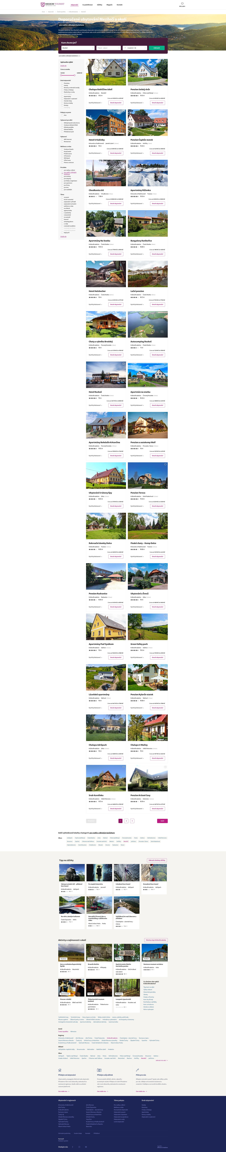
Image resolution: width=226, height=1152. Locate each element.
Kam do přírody (148, 999)
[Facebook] (72, 1147)
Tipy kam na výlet (148, 987)
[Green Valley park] (148, 627)
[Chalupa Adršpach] (106, 727)
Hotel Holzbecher (97, 291)
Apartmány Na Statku (99, 241)
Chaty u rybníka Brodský (101, 341)
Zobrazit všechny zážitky (157, 860)
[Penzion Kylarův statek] (148, 677)
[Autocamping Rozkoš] (148, 324)
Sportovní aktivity (85, 1022)
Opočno (77, 841)
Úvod (43, 12)
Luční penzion (137, 291)
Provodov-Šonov (143, 841)
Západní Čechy (134, 1040)
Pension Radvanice (98, 593)
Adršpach (69, 838)
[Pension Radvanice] (106, 576)
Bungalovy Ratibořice (141, 241)
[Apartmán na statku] (148, 375)
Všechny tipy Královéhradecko (156, 940)
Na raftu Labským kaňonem (70, 916)
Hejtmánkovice (71, 845)
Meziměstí (121, 1058)
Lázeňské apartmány (99, 694)
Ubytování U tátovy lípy (100, 493)
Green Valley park (139, 644)
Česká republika (61, 12)
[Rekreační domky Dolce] (106, 526)
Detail (115, 103)
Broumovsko (81, 1049)
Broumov (69, 841)
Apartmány (145, 1112)
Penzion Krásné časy (140, 795)
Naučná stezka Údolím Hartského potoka (123, 965)
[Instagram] (79, 1147)
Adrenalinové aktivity (99, 1022)
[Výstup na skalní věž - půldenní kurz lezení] (72, 872)
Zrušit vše (63, 66)
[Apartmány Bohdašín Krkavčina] (106, 425)
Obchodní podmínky (64, 1133)
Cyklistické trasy (63, 1017)
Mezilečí (83, 12)
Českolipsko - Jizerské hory (128, 1038)
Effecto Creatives (162, 1146)
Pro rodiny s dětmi (119, 1105)
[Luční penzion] (148, 274)
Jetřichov (133, 841)
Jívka (99, 838)
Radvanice (115, 845)
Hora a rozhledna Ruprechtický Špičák (70, 965)
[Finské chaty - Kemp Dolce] (148, 526)
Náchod (105, 838)
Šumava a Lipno (144, 1038)
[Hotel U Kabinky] (106, 122)
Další (162, 821)
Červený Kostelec (126, 838)
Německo (73, 1031)
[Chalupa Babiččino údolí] (106, 72)
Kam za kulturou (148, 1004)
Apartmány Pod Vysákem (101, 644)
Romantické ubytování (121, 1110)
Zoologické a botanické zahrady (68, 1022)
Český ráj (79, 1040)
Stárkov (142, 838)
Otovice (107, 845)
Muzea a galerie (63, 1019)
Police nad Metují (114, 838)
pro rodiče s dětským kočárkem (102, 833)
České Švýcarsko (100, 1038)
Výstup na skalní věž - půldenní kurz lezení (71, 885)
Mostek (101, 845)
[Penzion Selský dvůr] (148, 72)
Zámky (145, 994)
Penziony (144, 1107)
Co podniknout (87, 5)
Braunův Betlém (93, 964)
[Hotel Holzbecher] (106, 274)
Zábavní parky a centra (77, 1019)
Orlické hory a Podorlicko (91, 1040)
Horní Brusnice (82, 845)
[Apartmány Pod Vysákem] (106, 627)
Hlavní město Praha (117, 1043)
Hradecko (111, 1049)
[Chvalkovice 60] (106, 173)
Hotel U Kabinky (97, 140)
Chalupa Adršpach (98, 745)
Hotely (144, 1105)
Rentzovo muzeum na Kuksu (153, 964)
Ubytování (74, 5)
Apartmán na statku (140, 392)
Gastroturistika (113, 1022)
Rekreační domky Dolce (100, 543)
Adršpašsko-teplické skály (66, 1049)
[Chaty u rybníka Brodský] (106, 324)
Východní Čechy (154, 1040)
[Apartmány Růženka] (148, 173)
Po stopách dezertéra (95, 884)
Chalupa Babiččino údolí (100, 89)
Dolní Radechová (155, 841)
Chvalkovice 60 (96, 190)
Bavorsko (89, 1126)
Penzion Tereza (138, 493)
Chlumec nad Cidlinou (88, 841)
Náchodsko (90, 1049)
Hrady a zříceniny (148, 997)
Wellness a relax (119, 1107)
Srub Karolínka (96, 795)
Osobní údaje (78, 1133)
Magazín (109, 5)
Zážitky (99, 5)
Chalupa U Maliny (139, 745)
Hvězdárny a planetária (110, 1019)
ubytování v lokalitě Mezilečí (73, 34)
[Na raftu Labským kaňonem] (72, 905)
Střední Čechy (124, 1040)
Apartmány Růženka (141, 190)
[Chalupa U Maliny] (148, 727)
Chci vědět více (62, 1091)
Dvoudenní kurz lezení (150, 884)
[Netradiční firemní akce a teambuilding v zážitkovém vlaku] (99, 905)
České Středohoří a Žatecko (100, 1043)
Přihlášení (97, 1133)
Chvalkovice (92, 845)
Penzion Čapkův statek (142, 140)
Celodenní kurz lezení (123, 884)
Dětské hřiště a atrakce (93, 1019)
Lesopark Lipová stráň (123, 999)
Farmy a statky (146, 1114)
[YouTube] (86, 1147)
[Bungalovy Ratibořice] (148, 223)
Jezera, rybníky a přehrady (120, 1017)
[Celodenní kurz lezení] (126, 872)
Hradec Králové (63, 1058)
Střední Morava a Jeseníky (109, 1040)
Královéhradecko (73, 12)
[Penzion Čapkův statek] (148, 122)
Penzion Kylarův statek (142, 694)
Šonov (122, 845)
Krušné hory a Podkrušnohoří (67, 1043)
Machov (112, 841)
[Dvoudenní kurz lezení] (154, 872)
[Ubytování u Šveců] (148, 576)
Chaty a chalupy (146, 1110)
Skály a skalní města (104, 1017)
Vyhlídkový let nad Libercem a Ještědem (126, 917)
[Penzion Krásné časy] (148, 778)
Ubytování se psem (120, 1112)
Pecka (135, 838)
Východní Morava (84, 1043)
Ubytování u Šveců (139, 593)
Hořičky (119, 841)
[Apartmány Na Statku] (106, 223)
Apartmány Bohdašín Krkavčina (104, 442)
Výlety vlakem (147, 989)
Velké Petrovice (162, 838)
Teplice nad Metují (80, 838)
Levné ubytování (119, 1122)
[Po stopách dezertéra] (99, 872)
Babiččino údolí (101, 1049)
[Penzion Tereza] (148, 475)
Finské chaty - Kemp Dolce (143, 543)
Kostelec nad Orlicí (102, 841)
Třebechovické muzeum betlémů (96, 1000)
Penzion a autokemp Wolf (143, 442)
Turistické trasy (75, 1017)
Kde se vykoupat (148, 1009)
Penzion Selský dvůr (140, 89)
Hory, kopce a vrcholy (89, 1017)
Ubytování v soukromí (148, 1117)
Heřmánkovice (151, 838)
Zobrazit (157, 48)
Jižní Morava (79, 1038)
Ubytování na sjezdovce (121, 1117)
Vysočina (144, 1040)
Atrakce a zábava (148, 1007)
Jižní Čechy (89, 1038)
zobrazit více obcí (161, 1060)
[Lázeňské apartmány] (106, 677)
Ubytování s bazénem (120, 1114)
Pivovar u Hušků (65, 999)
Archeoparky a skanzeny (126, 1019)
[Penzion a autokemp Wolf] (148, 425)
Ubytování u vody (119, 1119)
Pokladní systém (63, 1141)
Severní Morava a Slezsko (66, 1040)
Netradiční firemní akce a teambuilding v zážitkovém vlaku (97, 918)
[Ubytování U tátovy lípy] (106, 475)
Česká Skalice (91, 838)
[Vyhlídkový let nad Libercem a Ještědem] (126, 905)
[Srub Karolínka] (106, 778)
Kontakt (119, 5)
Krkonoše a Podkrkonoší (65, 1038)
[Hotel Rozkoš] (106, 375)
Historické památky (149, 992)
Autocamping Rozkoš (141, 341)
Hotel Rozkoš (95, 392)
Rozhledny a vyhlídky (150, 1002)
